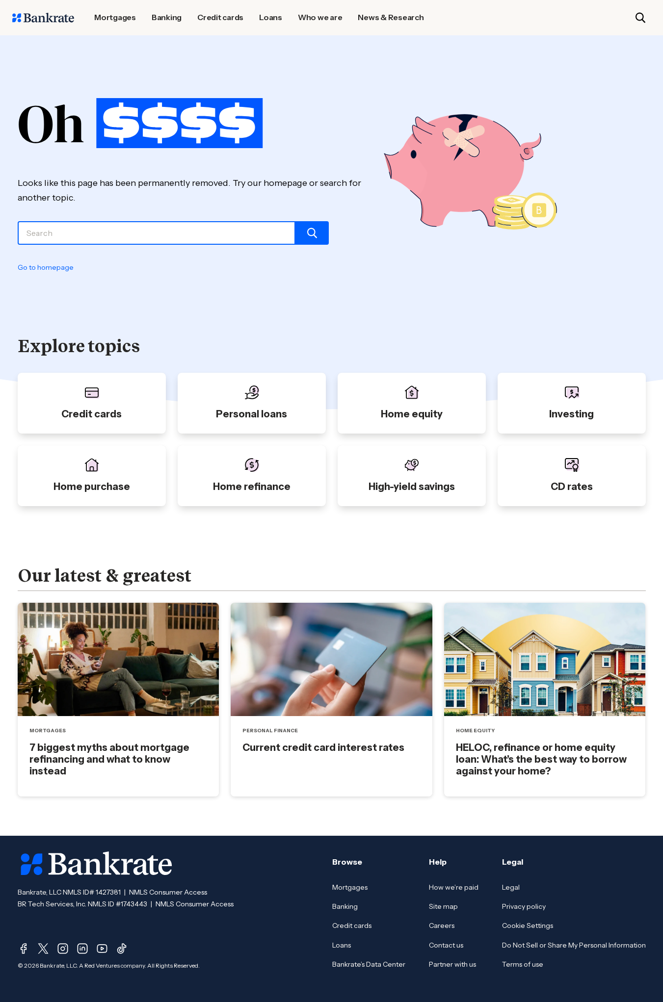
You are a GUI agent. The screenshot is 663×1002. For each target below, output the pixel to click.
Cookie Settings (527, 925)
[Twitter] (43, 948)
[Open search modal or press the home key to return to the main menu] (640, 17)
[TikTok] (122, 948)
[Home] (43, 18)
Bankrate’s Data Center (368, 964)
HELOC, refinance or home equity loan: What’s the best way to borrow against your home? (541, 759)
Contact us (446, 945)
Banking (345, 906)
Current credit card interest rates (323, 747)
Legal (511, 887)
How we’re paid (453, 887)
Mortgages (350, 887)
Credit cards (351, 925)
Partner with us (452, 964)
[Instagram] (63, 948)
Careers (441, 925)
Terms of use (522, 964)
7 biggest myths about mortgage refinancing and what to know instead (109, 759)
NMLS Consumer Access (168, 892)
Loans (341, 945)
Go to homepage (46, 267)
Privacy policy (524, 906)
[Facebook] (23, 948)
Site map (443, 906)
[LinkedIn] (82, 948)
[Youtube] (102, 948)
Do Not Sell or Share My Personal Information (574, 945)
